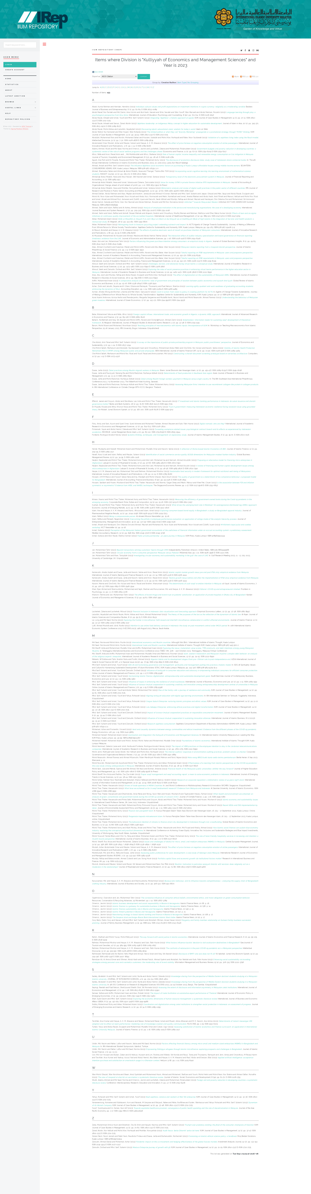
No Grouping (193, 82)
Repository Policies (17, 119)
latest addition (15, 96)
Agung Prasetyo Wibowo (19, 129)
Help (8, 113)
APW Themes (26, 126)
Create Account (15, 70)
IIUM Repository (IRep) (107, 50)
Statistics (12, 84)
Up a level (99, 72)
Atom (236, 77)
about (9, 90)
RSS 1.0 (245, 77)
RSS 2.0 (255, 77)
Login (8, 64)
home (8, 78)
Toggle (44, 44)
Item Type (182, 82)
